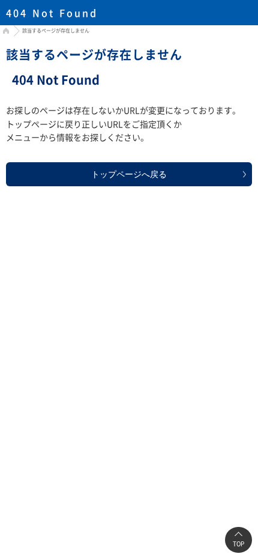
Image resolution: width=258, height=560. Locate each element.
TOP (238, 543)
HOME (4, 32)
